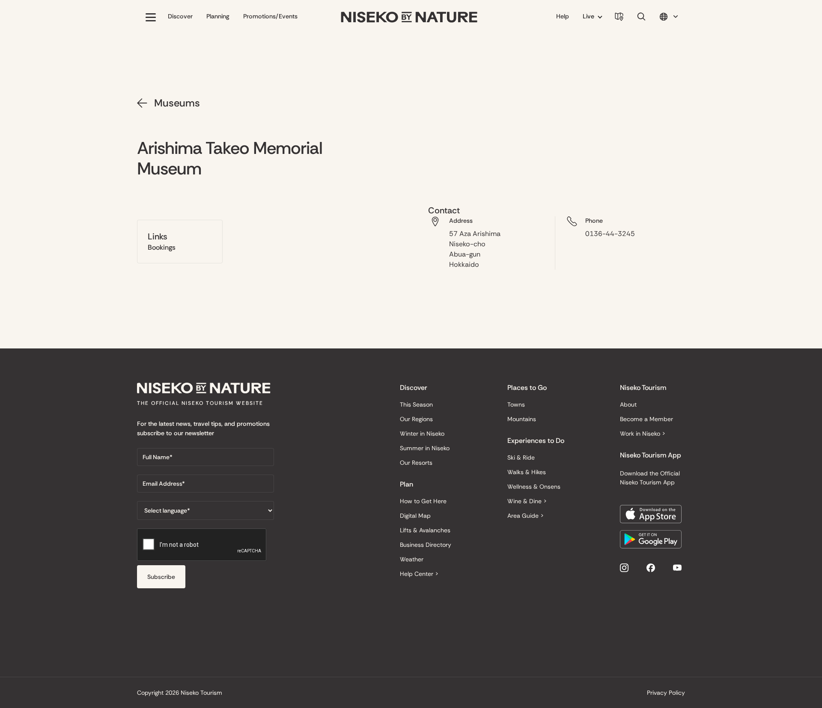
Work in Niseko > (642, 434)
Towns (516, 404)
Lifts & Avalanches (425, 530)
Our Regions (416, 419)
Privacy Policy (666, 692)
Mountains (521, 419)
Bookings (162, 247)
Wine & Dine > (527, 501)
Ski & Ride (521, 457)
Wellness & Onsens (533, 487)
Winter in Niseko (422, 434)
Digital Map (415, 516)
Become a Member (646, 419)
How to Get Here (423, 501)
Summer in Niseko (425, 448)
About (628, 404)
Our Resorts (416, 463)
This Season (416, 404)
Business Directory (425, 545)
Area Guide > (525, 516)
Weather (411, 559)
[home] (409, 17)
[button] (150, 17)
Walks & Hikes (526, 472)
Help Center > (419, 574)
